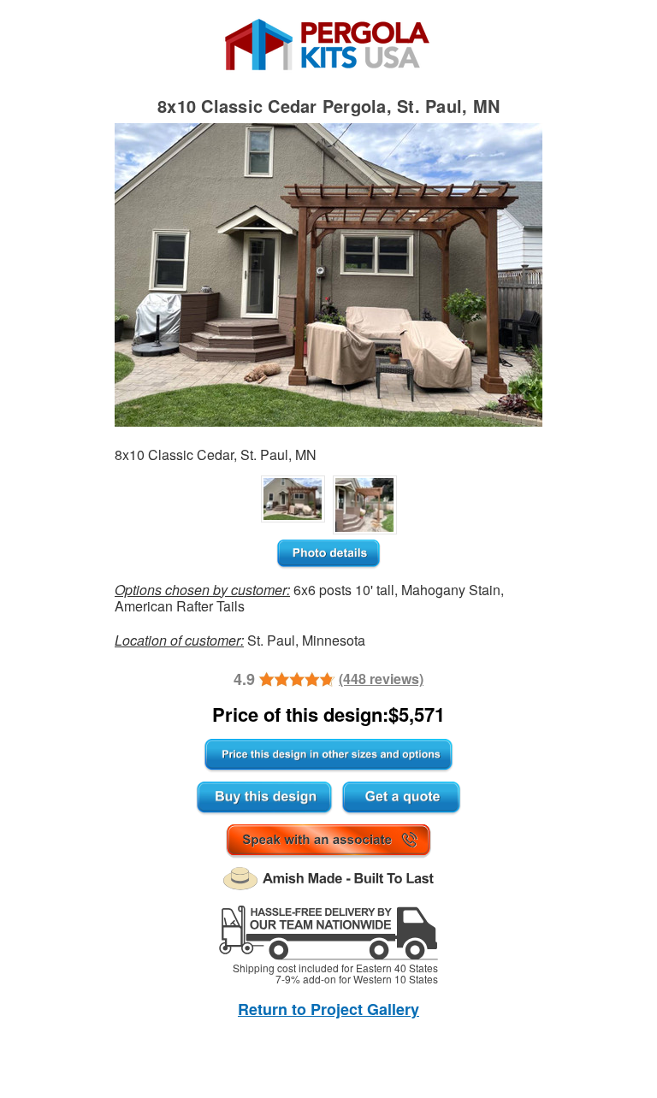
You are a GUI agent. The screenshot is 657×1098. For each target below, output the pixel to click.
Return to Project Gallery (328, 1009)
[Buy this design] (264, 799)
